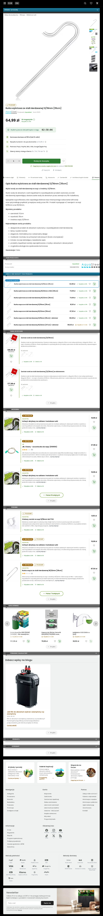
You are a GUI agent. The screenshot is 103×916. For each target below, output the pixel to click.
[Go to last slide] (7, 623)
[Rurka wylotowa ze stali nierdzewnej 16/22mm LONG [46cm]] (8, 290)
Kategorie (10, 794)
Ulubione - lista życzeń (51, 811)
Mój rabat (47, 816)
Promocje (10, 808)
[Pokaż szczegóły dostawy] (45, 142)
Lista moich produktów (51, 808)
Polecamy (12, 105)
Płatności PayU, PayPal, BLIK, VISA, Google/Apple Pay (28, 147)
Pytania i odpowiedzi (89, 796)
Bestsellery (10, 802)
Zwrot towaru (87, 808)
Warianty (22, 177)
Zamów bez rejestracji (51, 799)
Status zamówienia (50, 802)
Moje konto (48, 794)
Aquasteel (75, 264)
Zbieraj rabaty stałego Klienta (20, 151)
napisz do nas (51, 166)
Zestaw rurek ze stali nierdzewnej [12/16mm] (37, 338)
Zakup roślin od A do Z (90, 794)
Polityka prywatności (14, 841)
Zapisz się (47, 903)
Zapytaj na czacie (39, 166)
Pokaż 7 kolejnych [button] (53, 593)
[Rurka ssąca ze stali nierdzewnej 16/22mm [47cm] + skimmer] (8, 324)
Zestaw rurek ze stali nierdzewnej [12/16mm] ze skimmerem (42, 371)
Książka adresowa (50, 813)
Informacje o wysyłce (90, 799)
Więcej (20, 910)
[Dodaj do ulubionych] (63, 161)
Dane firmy (10, 847)
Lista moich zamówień (51, 805)
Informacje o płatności (90, 802)
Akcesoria (51, 177)
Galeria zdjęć (9, 177)
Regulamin (10, 833)
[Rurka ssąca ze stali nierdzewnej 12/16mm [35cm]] (8, 304)
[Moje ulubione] (91, 3)
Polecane (10, 805)
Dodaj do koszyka (41, 161)
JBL (23, 444)
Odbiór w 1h (38, 361)
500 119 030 (69, 166)
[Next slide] (95, 623)
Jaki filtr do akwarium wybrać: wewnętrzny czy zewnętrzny (25, 713)
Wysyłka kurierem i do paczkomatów (23, 142)
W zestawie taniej (36, 177)
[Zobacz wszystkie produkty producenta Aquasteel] (11, 112)
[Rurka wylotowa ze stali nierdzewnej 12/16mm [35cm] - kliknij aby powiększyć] (93, 23)
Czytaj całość (11, 725)
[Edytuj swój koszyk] (97, 3)
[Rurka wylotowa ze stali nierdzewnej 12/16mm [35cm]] (46, 60)
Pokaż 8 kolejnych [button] (53, 495)
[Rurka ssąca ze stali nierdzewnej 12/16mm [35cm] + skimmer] (8, 318)
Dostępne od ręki (12, 811)
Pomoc (97, 177)
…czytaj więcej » (40, 428)
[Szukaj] (85, 3)
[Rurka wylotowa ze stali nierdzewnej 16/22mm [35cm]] (8, 297)
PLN (17, 3)
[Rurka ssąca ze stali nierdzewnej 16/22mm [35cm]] (8, 311)
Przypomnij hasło (49, 819)
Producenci (11, 796)
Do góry (52, 403)
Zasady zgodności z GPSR (15, 844)
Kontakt (85, 811)
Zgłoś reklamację (88, 805)
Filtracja (22, 15)
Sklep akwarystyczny (11, 15)
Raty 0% (9, 836)
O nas (9, 830)
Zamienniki (63, 177)
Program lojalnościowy (14, 838)
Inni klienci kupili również (80, 177)
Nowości (10, 799)
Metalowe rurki (31, 15)
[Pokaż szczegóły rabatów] (47, 151)
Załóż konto (48, 796)
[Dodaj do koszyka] (11, 356)
